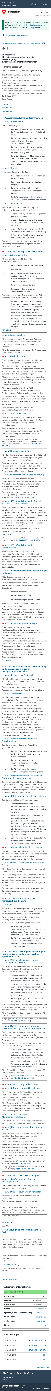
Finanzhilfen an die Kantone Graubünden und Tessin (20, 961)
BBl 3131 (29, 1163)
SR (5, 104)
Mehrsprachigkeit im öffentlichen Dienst (23, 863)
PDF (40, 1340)
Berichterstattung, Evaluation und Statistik (23, 1128)
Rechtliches (36, 1388)
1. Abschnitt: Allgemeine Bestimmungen (24, 118)
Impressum (45, 1388)
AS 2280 (9, 1265)
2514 (16, 1265)
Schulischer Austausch (19, 675)
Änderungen (41, 1321)
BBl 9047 (8, 111)
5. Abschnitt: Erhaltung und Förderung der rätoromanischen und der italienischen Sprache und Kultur (24, 954)
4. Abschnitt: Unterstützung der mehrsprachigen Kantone (18, 899)
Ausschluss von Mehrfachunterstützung (14, 1115)
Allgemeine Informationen (15, 35)
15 (4, 1261)
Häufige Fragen (8, 1377)
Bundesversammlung (18, 451)
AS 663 (15, 1021)
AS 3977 (23, 540)
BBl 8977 (8, 108)
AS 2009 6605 (40, 1308)
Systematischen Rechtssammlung (31, 25)
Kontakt (5, 1379)
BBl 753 (25, 1021)
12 (12, 1157)
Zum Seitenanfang (10, 1279)
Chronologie (41, 1317)
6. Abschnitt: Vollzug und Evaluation (22, 1084)
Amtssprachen (15, 335)
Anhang (9, 1222)
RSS (23, 1386)
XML (36, 1340)
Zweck (11, 168)
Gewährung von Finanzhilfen (22, 1088)
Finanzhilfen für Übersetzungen (23, 847)
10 (13, 1025)
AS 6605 (30, 1268)
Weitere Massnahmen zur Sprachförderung (19, 739)
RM (42, 4)
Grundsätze (13, 203)
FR (35, 4)
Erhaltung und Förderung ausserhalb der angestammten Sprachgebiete (23, 1027)
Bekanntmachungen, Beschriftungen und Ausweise (24, 571)
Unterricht (13, 693)
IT (38, 4)
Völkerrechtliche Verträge (21, 623)
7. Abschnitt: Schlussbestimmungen (22, 1175)
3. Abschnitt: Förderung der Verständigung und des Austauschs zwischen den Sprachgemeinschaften (24, 669)
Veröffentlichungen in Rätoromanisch (17, 546)
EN (46, 4)
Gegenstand (14, 121)
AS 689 (35, 444)
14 (36, 1239)
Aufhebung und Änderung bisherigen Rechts (19, 1180)
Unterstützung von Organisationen (25, 796)
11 (10, 1129)
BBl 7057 (34, 540)
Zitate (43, 1325)
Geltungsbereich (16, 255)
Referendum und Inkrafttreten (23, 1191)
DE (32, 4)
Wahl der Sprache (16, 356)
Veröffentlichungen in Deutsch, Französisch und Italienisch (22, 502)
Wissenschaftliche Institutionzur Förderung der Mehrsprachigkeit (22, 776)
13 (24, 1207)
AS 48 (19, 1163)
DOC (44, 1340)
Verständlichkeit (15, 413)
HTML (30, 1340)
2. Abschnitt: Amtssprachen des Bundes (24, 251)
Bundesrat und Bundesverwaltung (24, 474)
